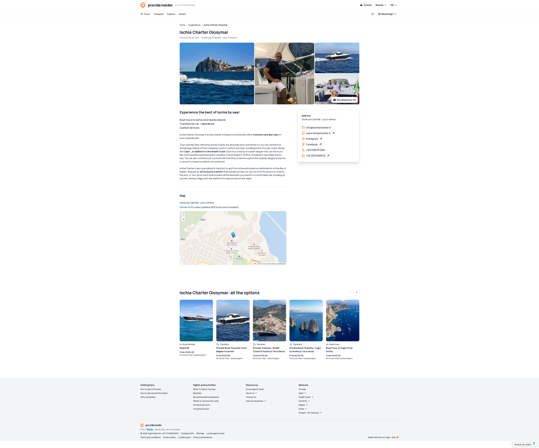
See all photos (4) (346, 99)
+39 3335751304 (315, 150)
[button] (233, 235)
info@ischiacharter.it (318, 127)
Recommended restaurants (206, 397)
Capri (301, 393)
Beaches (197, 393)
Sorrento (303, 401)
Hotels (182, 14)
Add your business (254, 401)
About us (250, 393)
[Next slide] (356, 292)
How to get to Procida (150, 389)
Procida (302, 389)
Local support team (255, 389)
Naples (302, 405)
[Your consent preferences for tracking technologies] (534, 443)
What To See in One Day (204, 389)
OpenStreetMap (270, 263)
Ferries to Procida (190, 207)
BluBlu (150, 429)
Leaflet (258, 263)
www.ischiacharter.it (318, 133)
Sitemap (200, 433)
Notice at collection (524, 444)
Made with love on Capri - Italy (382, 437)
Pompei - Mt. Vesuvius (309, 412)
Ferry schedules (147, 397)
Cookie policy (184, 437)
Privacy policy (169, 437)
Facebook (312, 144)
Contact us (251, 397)
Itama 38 (184, 348)
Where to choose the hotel (205, 401)
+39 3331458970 (315, 155)
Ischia (301, 408)
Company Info (187, 433)
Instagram (312, 138)
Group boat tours (201, 408)
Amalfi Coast (305, 397)
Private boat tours (201, 405)
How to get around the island (153, 393)
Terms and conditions (150, 437)
